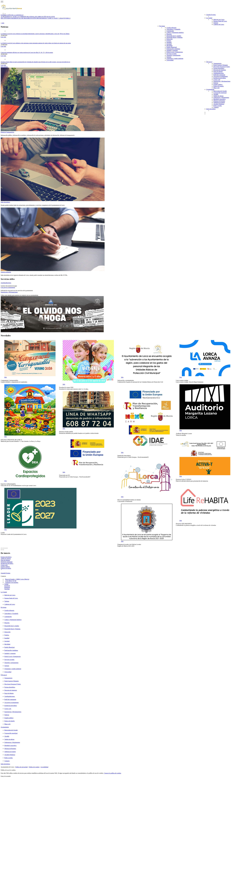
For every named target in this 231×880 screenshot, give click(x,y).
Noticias (215, 83)
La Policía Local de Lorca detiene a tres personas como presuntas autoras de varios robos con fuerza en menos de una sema (36, 43)
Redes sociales (217, 105)
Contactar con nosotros (11, 582)
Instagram (7, 587)
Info (5, 377)
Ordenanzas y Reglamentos (221, 97)
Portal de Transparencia (7, 132)
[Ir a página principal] (11, 8)
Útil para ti (209, 62)
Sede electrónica (210, 109)
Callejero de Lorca (218, 24)
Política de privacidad (21, 767)
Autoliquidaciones (218, 73)
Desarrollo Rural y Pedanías (174, 37)
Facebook (7, 586)
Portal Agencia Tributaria (220, 65)
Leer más (3, 37)
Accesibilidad (44, 767)
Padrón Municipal (171, 47)
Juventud (169, 44)
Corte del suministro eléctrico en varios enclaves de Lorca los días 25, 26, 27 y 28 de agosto (27, 52)
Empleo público (217, 84)
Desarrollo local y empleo (173, 36)
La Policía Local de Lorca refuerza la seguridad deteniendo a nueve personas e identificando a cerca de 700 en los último (35, 33)
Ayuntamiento (210, 89)
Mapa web (216, 88)
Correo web (216, 79)
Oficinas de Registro (219, 101)
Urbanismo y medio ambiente (174, 58)
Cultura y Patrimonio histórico (175, 32)
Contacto (216, 107)
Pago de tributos (218, 71)
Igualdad (168, 42)
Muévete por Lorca (218, 19)
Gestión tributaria (171, 27)
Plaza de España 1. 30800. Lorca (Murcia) (17, 579)
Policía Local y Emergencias (174, 52)
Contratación (170, 31)
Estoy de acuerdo (6, 776)
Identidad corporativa (219, 99)
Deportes (169, 34)
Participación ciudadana (173, 49)
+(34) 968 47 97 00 (10, 581)
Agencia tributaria (6, 272)
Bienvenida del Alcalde (220, 91)
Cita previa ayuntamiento (220, 76)
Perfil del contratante (219, 75)
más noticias (4, 67)
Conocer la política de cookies (112, 773)
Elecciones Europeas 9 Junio (221, 66)
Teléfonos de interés (219, 102)
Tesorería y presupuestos (173, 55)
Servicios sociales (171, 53)
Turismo (215, 23)
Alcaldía (215, 94)
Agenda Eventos (211, 14)
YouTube (7, 589)
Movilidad (169, 45)
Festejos (168, 40)
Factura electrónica (218, 68)
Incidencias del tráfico (219, 78)
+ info (2, 23)
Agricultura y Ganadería (173, 29)
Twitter (6, 584)
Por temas (162, 26)
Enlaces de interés (218, 86)
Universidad (169, 60)
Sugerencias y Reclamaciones (221, 81)
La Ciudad (209, 18)
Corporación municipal (219, 92)
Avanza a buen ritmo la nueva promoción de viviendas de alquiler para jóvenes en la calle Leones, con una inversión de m (35, 62)
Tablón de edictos (218, 96)
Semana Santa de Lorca (220, 21)
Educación (169, 39)
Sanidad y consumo (172, 50)
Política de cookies (34, 767)
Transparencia (217, 63)
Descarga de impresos (219, 70)
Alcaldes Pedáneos (218, 104)
